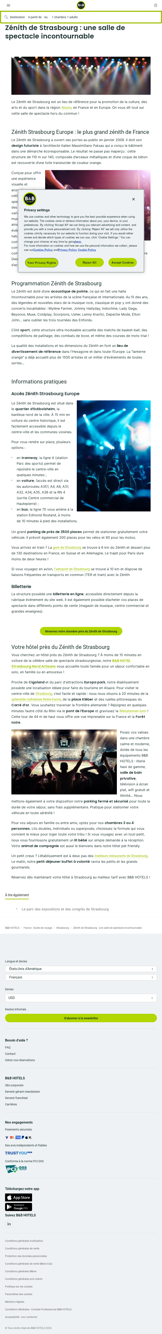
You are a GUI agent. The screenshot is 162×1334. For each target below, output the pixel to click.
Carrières (11, 1104)
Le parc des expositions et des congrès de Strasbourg (65, 909)
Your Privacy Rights (41, 263)
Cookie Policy (87, 249)
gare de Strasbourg (67, 547)
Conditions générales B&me (20, 1271)
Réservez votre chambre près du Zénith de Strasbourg (81, 631)
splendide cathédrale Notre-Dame (36, 699)
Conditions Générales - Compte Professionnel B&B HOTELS (38, 1309)
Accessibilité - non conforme (21, 1317)
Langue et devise (16, 961)
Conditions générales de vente (22, 1248)
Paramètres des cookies (18, 1294)
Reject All (90, 262)
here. (78, 241)
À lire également (17, 895)
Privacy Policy (67, 249)
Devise (9, 989)
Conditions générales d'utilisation (24, 1240)
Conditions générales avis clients (23, 1279)
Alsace (66, 108)
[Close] (133, 199)
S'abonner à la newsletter (81, 1018)
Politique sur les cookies (18, 1286)
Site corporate (14, 1085)
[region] (81, 231)
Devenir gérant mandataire (22, 1091)
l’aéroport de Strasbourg (72, 569)
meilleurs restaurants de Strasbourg (120, 856)
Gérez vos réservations (20, 1060)
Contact (10, 1053)
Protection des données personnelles (26, 1256)
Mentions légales (14, 1301)
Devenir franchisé (16, 1098)
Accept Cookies (123, 262)
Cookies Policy (43, 249)
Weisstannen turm (132, 711)
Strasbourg (43, 694)
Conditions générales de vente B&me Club (28, 1263)
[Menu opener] (8, 5)
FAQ (8, 1047)
